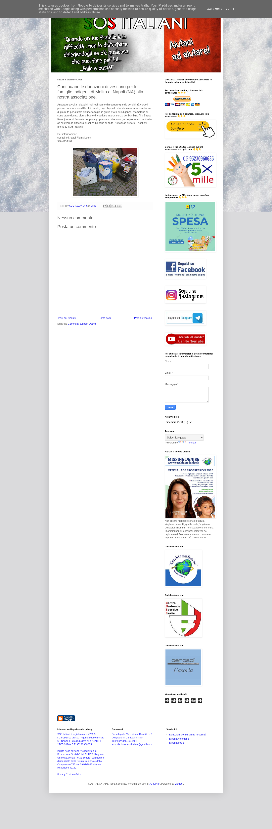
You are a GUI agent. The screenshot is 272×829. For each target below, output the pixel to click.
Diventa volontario (179, 738)
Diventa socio (176, 742)
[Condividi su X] (112, 206)
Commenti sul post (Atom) (82, 323)
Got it (230, 9)
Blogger (179, 783)
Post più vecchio (143, 318)
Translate (191, 442)
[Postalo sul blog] (109, 206)
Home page (105, 318)
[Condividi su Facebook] (116, 206)
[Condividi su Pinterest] (120, 206)
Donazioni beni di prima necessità (187, 734)
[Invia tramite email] (105, 206)
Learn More (214, 9)
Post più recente (67, 318)
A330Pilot (155, 783)
